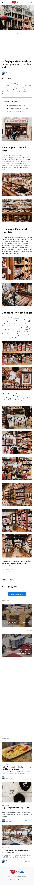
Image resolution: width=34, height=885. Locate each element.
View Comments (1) (16, 594)
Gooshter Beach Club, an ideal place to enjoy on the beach (16, 851)
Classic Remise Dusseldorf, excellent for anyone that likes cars (18, 652)
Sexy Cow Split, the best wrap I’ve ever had (16, 809)
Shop (23, 880)
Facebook (7, 572)
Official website (9, 570)
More (27, 880)
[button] (2, 2)
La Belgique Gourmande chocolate (18, 108)
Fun (19, 880)
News (7, 880)
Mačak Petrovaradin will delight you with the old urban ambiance (16, 768)
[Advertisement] (17, 47)
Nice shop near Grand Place (17, 106)
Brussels (19, 156)
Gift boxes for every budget (16, 111)
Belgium (4, 579)
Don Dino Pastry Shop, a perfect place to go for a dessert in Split (17, 623)
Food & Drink (5, 34)
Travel (15, 880)
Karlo (7, 72)
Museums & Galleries (24, 649)
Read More (27, 778)
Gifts (11, 880)
